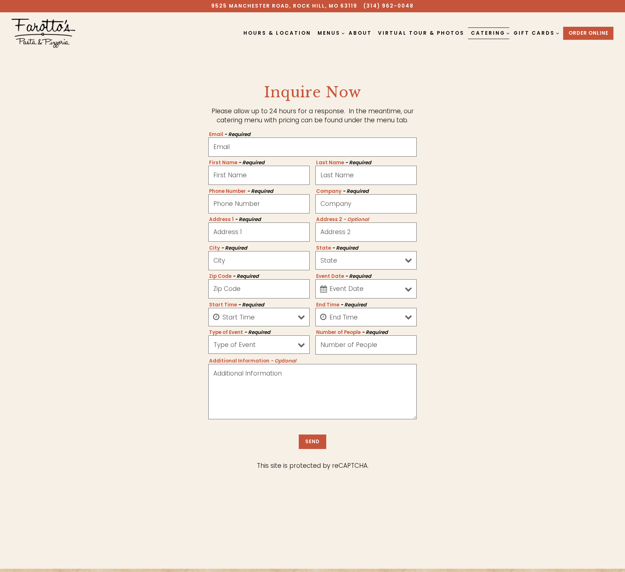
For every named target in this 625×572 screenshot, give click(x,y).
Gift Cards (535, 33)
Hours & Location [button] (277, 33)
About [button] (360, 33)
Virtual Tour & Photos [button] (421, 33)
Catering (489, 33)
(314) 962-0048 (388, 6)
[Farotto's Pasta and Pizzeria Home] (43, 32)
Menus (330, 33)
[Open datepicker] (323, 289)
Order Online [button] (588, 33)
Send (312, 441)
